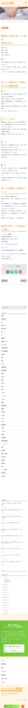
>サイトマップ (4, 695)
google (20, 272)
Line (12, 272)
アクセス (3, 671)
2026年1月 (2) (7, 581)
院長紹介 (3, 675)
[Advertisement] (14, 295)
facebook (7, 272)
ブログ (3, 682)
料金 (2, 667)
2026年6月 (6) (7, 579)
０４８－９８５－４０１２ (11, 244)
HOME (5, 21)
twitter (16, 272)
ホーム (3, 660)
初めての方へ (4, 678)
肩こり (8, 21)
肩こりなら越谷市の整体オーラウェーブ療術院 (12, 250)
